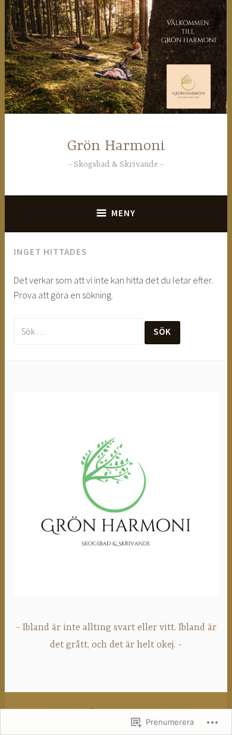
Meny (123, 213)
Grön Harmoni (116, 146)
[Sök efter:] (79, 331)
